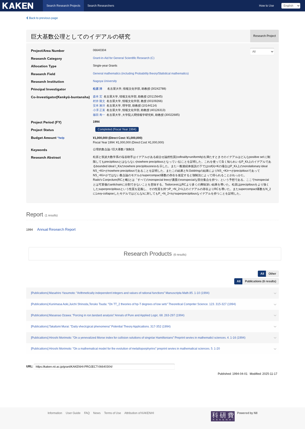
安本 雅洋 (99, 105)
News (97, 413)
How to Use (266, 5)
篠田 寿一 (99, 115)
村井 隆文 (99, 101)
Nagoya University (105, 81)
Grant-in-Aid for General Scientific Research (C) (123, 58)
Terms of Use (112, 413)
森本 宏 (97, 96)
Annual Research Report (56, 229)
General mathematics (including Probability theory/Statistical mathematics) (141, 73)
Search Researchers (100, 5)
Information (55, 413)
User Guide (73, 413)
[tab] (155, 253)
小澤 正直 (99, 110)
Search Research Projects (63, 5)
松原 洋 (97, 88)
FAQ (87, 413)
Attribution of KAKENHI (139, 413)
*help (60, 138)
